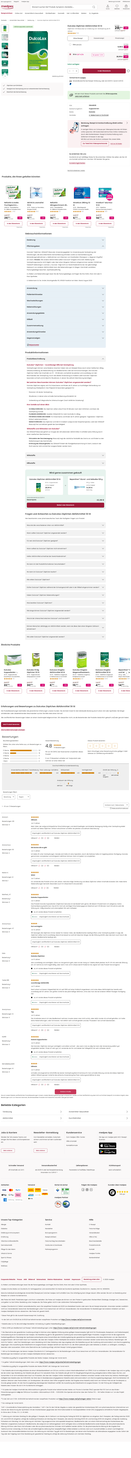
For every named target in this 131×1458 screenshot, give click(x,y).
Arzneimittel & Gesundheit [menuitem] (34, 13)
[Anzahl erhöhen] (76, 71)
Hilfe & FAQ (93, 1237)
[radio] (70, 44)
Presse (19, 1279)
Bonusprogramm (51, 1233)
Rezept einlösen (50, 1237)
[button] (95, 143)
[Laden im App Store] (113, 1145)
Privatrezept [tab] (119, 38)
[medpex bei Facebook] (83, 1189)
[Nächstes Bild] (5, 76)
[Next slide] (126, 673)
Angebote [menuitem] (94, 13)
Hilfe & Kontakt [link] (71, 1141)
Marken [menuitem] (83, 13)
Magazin (16, 1)
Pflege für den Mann (8, 1249)
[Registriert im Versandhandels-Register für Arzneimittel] (65, 1191)
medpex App (25, 1)
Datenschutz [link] (41, 1279)
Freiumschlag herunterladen (55, 1241)
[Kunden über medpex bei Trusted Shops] (119, 1192)
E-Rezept (92, 1224)
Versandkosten (94, 1233)
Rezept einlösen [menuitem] (6, 13)
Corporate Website (8, 1279)
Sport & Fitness (6, 1258)
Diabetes (4, 1229)
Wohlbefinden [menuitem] (50, 13)
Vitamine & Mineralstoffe (9, 1241)
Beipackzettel (34, 345)
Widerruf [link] (31, 1279)
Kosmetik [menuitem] (61, 13)
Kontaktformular (72, 1145)
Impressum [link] (76, 1279)
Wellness (4, 1266)
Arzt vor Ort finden (116, 143)
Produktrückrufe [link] (94, 1245)
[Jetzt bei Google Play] (113, 1151)
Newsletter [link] (49, 1229)
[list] (5, 50)
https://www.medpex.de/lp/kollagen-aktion (75, 1399)
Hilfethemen (126, 1)
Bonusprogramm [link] (6, 1)
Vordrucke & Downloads (53, 1245)
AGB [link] (25, 1279)
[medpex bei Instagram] (87, 1189)
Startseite (4, 20)
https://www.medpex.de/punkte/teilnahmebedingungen (60, 1362)
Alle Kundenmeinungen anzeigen (13, 730)
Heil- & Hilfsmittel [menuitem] (73, 13)
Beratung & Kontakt (114, 1)
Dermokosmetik (6, 1245)
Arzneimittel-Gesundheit (17, 20)
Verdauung (30, 20)
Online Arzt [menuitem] (18, 13)
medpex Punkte (94, 1253)
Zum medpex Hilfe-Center (75, 1137)
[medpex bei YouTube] (91, 1189)
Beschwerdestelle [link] (95, 1241)
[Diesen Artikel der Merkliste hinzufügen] (128, 71)
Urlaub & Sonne (6, 1253)
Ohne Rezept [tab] (78, 38)
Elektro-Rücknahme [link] (54, 1279)
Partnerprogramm (51, 1249)
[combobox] (63, 7)
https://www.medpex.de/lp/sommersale (76, 1319)
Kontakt (47, 1224)
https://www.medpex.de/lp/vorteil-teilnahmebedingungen (74, 1328)
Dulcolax (92, 112)
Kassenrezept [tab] (99, 38)
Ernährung (4, 1237)
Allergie (3, 1224)
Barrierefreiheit (94, 1258)
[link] (58, 1204)
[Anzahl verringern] (69, 71)
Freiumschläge (94, 1229)
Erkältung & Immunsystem (10, 1233)
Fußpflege (4, 1262)
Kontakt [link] (91, 1249)
